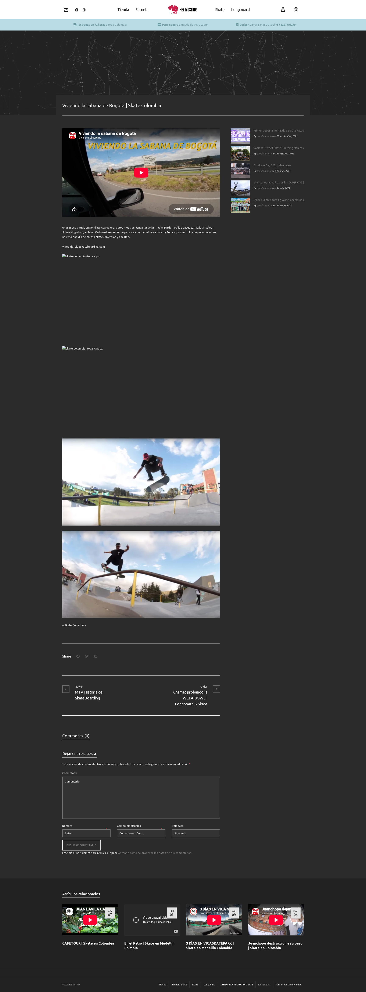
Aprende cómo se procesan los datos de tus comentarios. (155, 853)
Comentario (69, 773)
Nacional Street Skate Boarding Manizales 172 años (278, 148)
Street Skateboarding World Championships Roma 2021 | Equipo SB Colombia (278, 200)
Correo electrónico (129, 826)
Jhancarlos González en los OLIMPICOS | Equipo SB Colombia (278, 182)
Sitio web (178, 826)
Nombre (67, 826)
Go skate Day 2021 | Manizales (272, 165)
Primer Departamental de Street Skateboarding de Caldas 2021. (278, 130)
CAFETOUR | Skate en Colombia (88, 943)
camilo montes (265, 136)
